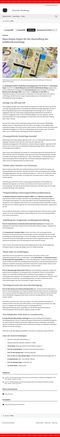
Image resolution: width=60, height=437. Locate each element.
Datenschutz (48, 423)
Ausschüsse (16, 16)
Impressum (55, 423)
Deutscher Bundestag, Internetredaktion (15, 404)
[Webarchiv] (15, 10)
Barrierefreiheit (39, 423)
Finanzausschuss (9, 394)
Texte (23, 16)
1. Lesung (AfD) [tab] (20, 30)
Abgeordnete (6, 16)
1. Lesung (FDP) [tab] (8, 30)
